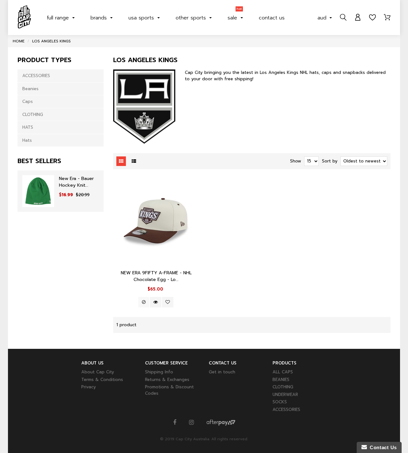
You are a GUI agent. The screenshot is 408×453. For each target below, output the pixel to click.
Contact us (272, 18)
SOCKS (280, 402)
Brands (100, 18)
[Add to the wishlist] (167, 302)
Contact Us (382, 447)
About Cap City (97, 372)
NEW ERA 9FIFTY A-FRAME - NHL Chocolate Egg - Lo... (156, 276)
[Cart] (387, 17)
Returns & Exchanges (167, 380)
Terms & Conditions (102, 380)
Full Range (59, 18)
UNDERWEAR (285, 395)
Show (295, 161)
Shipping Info (159, 372)
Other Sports (192, 18)
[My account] (357, 17)
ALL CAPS (283, 372)
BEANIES (281, 380)
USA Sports (142, 18)
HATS (27, 127)
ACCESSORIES (36, 76)
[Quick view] (155, 302)
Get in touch (222, 372)
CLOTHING (32, 114)
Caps (27, 101)
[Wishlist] (372, 17)
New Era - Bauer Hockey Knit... (76, 182)
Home (19, 41)
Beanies (30, 89)
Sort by (330, 161)
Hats (27, 140)
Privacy (88, 387)
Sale (235, 16)
